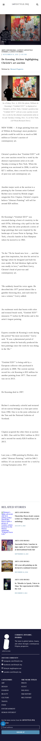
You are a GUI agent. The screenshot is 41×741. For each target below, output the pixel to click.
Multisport (26, 697)
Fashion (5, 690)
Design (4, 686)
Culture (5, 697)
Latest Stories (16, 52)
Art (3, 683)
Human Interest (8, 712)
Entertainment (8, 709)
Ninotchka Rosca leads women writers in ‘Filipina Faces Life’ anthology (27, 518)
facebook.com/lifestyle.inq (13, 665)
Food (3, 705)
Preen (24, 683)
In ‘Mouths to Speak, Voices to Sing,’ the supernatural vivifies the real (27, 586)
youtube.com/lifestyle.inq (12, 672)
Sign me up (20, 732)
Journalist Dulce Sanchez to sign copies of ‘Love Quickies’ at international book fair (26, 547)
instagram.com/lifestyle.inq (13, 661)
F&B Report (26, 694)
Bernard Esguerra (16, 69)
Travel (4, 701)
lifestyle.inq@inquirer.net (12, 668)
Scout (24, 686)
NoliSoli (25, 690)
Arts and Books (8, 50)
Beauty (4, 694)
